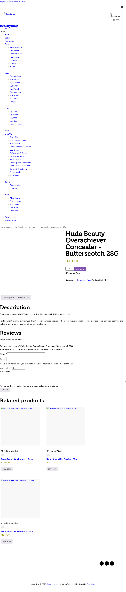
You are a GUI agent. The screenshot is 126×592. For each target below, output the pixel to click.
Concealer (13, 227)
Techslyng (91, 584)
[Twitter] (107, 563)
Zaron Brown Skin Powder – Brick (17, 459)
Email (3, 359)
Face (7, 227)
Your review (6, 371)
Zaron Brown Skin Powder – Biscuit (17, 531)
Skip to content (7, 1)
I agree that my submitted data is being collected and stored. (30, 386)
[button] (113, 8)
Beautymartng (52, 584)
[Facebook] (102, 563)
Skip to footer (20, 1)
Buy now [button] (7, 469)
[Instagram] (112, 563)
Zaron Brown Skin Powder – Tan (62, 459)
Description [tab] (8, 297)
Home (2, 227)
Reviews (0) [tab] (23, 297)
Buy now (80, 269)
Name (3, 354)
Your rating (6, 368)
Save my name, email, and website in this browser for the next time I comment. (38, 363)
